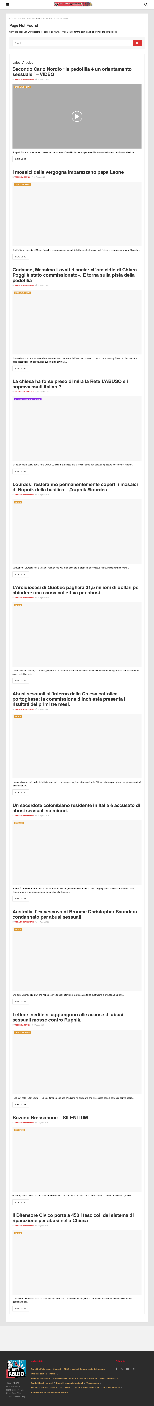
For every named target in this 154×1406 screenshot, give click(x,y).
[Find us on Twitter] (121, 1369)
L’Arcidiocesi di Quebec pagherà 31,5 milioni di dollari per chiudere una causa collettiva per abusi (76, 590)
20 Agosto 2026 (43, 709)
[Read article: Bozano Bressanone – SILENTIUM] (77, 1159)
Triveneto (19, 1130)
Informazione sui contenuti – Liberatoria (49, 1392)
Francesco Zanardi (24, 392)
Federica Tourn (22, 177)
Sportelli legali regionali (42, 1383)
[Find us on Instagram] (133, 1369)
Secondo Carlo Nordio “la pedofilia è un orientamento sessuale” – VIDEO (72, 71)
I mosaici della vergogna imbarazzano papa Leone (68, 171)
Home (37, 18)
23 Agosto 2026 (43, 285)
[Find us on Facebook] (116, 1369)
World (18, 502)
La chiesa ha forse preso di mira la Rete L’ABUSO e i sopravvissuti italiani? (70, 384)
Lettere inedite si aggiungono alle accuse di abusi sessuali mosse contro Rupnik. (67, 1017)
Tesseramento (92, 1383)
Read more (22, 159)
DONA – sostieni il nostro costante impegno (84, 1369)
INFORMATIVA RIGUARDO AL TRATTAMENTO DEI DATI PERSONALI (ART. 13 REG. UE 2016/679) (75, 1387)
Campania (19, 823)
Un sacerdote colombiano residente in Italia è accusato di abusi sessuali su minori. (76, 808)
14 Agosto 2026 (43, 922)
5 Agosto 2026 (42, 1225)
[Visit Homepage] (76, 4)
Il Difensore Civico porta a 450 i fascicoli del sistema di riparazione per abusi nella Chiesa (73, 1217)
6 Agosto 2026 (42, 1122)
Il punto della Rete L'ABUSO (28, 399)
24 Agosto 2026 (43, 79)
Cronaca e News (22, 87)
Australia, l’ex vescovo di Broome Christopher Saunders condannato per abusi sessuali (74, 914)
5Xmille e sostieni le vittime (44, 1373)
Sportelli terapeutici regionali (69, 1383)
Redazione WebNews (24, 79)
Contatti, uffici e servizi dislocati (46, 1369)
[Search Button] (146, 4)
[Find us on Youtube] (127, 1369)
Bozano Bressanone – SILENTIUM (50, 1117)
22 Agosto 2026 (43, 391)
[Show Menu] (7, 4)
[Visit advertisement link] (77, 1338)
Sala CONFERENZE (109, 1378)
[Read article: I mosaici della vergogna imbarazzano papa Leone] (77, 214)
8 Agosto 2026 (38, 1025)
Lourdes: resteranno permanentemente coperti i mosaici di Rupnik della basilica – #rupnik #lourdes (75, 487)
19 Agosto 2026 (43, 815)
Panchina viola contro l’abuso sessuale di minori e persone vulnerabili (64, 1378)
